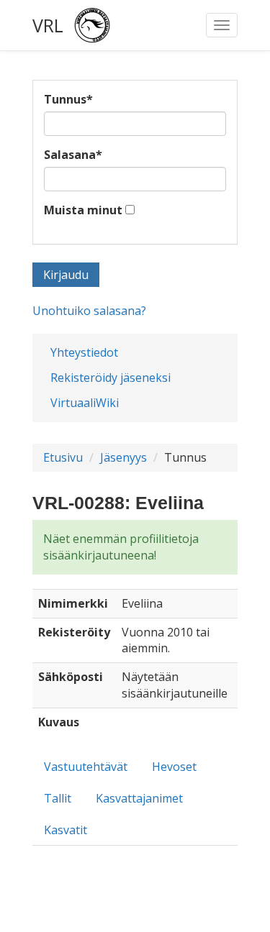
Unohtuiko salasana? (89, 311)
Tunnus (68, 99)
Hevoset (174, 767)
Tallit (57, 798)
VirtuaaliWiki (84, 403)
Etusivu (63, 457)
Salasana (73, 155)
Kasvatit (65, 830)
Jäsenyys (123, 457)
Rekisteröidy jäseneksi (110, 377)
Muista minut (83, 210)
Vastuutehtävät (85, 767)
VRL (47, 25)
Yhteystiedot (84, 352)
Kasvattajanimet (139, 798)
